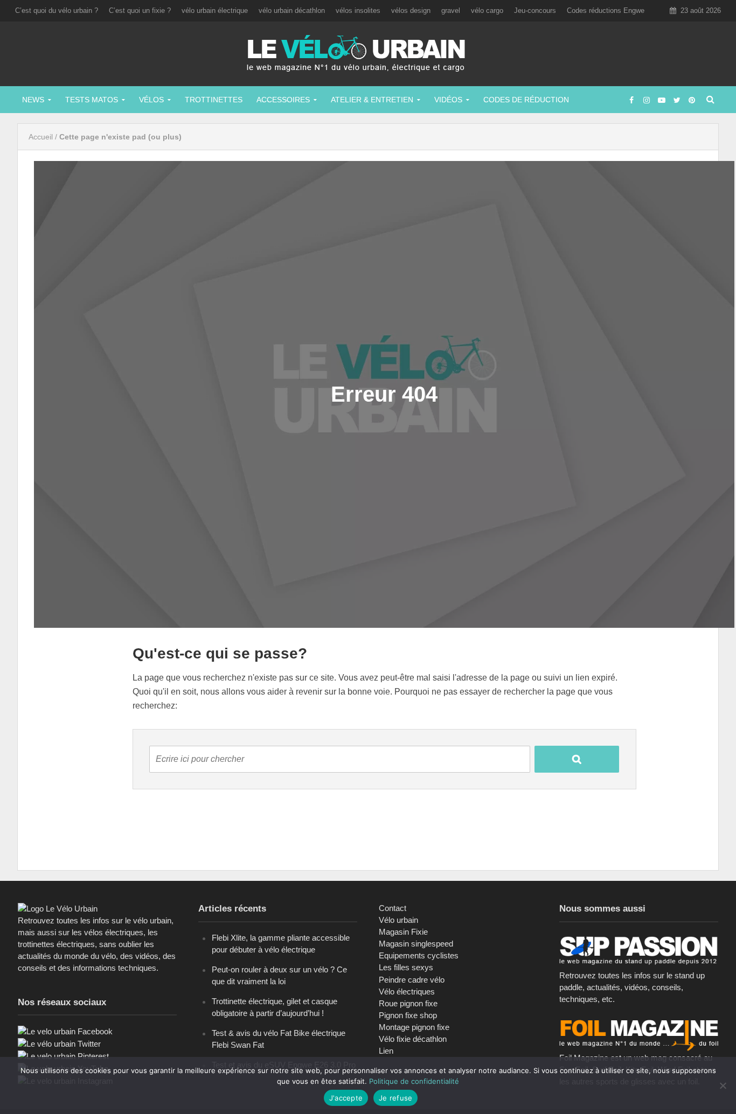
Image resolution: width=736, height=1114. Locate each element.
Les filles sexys (406, 967)
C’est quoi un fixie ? (140, 10)
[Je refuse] (722, 1085)
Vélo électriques (407, 991)
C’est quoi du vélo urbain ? (56, 10)
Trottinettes (213, 99)
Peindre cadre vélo (412, 979)
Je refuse (395, 1098)
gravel (450, 10)
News (33, 99)
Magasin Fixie (403, 931)
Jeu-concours (535, 10)
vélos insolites (358, 10)
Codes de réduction (526, 99)
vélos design (411, 10)
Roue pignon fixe (408, 1003)
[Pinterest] (63, 1055)
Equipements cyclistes (419, 955)
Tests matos (91, 99)
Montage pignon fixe (414, 1027)
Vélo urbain (398, 919)
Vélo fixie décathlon (413, 1038)
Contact (392, 908)
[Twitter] (59, 1043)
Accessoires (283, 99)
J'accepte (346, 1098)
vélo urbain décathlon (292, 10)
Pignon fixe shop (408, 1015)
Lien (386, 1050)
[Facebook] (65, 1030)
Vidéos (448, 99)
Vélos (151, 99)
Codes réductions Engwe (605, 10)
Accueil (41, 136)
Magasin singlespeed (416, 943)
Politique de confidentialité (414, 1081)
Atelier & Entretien (372, 99)
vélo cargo (487, 10)
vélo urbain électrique (215, 10)
